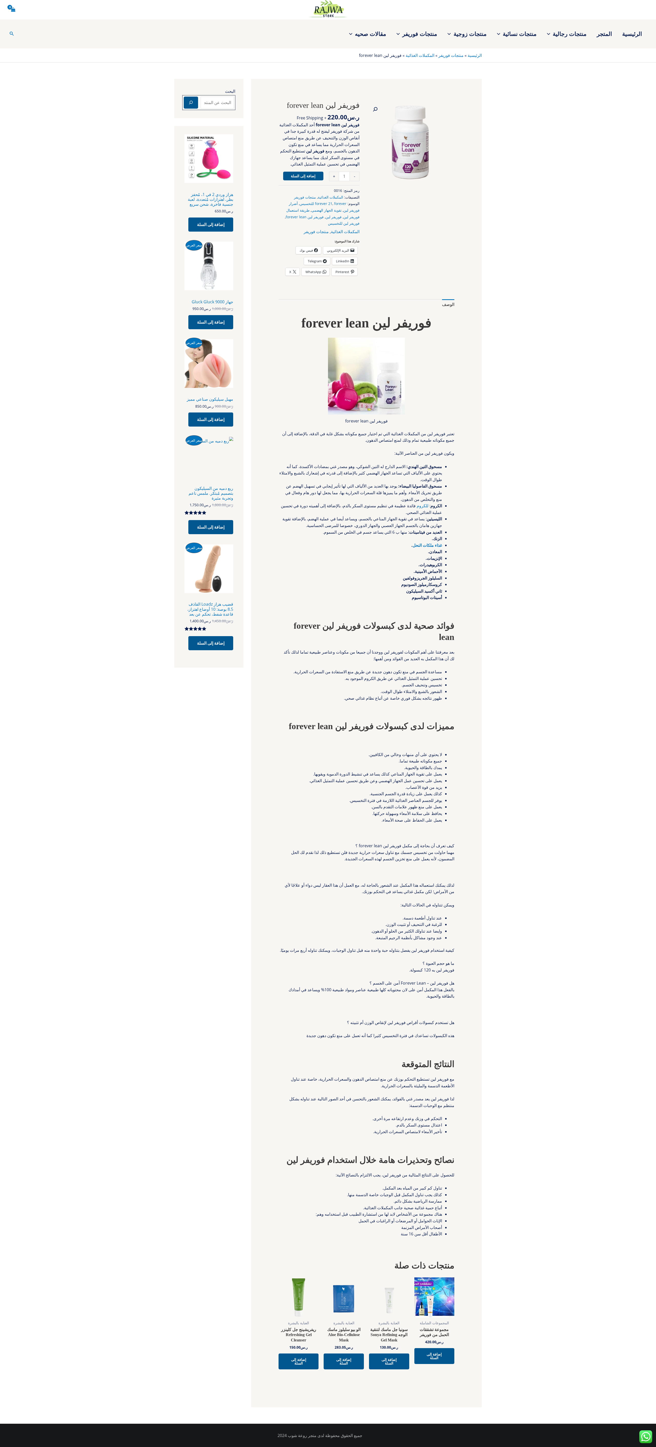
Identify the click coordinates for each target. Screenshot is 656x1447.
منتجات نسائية (520, 33)
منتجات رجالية (570, 33)
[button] (550, 33)
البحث (230, 91)
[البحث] (191, 102)
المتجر (604, 33)
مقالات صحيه (370, 33)
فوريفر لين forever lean (305, 216)
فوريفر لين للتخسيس (344, 223)
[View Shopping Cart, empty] (13, 10)
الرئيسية (632, 33)
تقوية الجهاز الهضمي (326, 210)
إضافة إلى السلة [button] (434, 1356)
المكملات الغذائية (420, 55)
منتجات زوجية (470, 33)
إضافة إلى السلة (303, 175)
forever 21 (323, 203)
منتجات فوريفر (419, 33)
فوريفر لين (333, 216)
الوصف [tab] (448, 304)
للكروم (422, 506)
